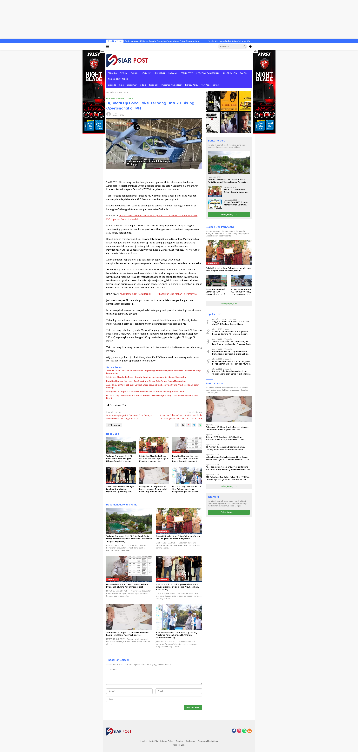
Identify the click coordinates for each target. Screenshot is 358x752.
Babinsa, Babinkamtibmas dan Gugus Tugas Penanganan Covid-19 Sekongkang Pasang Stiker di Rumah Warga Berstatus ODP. (231, 372)
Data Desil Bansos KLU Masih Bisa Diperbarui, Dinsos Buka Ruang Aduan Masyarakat (146, 381)
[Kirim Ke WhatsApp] (200, 425)
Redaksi (179, 741)
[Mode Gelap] (250, 46)
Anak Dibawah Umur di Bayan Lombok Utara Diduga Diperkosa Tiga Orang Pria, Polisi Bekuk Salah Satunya (152, 386)
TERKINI (123, 73)
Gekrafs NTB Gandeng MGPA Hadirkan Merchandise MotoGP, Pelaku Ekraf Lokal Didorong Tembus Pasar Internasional (225, 438)
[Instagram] (239, 731)
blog (121, 85)
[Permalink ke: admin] (108, 114)
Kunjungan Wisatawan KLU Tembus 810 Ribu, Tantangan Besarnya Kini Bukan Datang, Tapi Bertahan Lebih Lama (241, 292)
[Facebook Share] (177, 425)
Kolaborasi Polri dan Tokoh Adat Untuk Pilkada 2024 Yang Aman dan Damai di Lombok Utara (181, 415)
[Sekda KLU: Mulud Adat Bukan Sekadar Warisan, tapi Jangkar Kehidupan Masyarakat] (154, 445)
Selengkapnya (228, 214)
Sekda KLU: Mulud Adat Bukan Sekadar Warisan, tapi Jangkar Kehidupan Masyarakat (189, 41)
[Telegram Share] (194, 425)
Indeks (143, 85)
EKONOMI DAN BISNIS (118, 79)
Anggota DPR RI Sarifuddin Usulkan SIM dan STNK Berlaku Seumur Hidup (230, 322)
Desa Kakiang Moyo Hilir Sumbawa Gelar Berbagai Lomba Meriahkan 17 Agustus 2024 (129, 415)
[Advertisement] (84, 19)
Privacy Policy (191, 85)
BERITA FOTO (187, 73)
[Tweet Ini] (183, 425)
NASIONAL (172, 73)
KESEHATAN (159, 73)
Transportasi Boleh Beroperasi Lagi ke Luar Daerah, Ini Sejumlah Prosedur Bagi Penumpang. (231, 342)
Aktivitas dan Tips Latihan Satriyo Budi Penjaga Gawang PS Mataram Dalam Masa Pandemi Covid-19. (230, 332)
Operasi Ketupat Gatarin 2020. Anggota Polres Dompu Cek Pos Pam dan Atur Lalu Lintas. (231, 362)
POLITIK (243, 73)
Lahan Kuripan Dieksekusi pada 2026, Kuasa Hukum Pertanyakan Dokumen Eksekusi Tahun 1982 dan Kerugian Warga (227, 458)
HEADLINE (146, 73)
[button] (245, 46)
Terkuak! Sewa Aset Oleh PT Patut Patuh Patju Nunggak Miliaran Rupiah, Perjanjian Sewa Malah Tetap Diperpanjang (153, 371)
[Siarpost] (127, 59)
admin (114, 113)
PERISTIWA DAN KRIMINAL (208, 73)
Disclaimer (132, 85)
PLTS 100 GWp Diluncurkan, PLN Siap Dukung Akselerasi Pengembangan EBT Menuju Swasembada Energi (152, 396)
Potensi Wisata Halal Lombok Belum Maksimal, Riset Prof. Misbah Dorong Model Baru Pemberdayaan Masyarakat (216, 292)
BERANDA (112, 73)
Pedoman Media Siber (172, 85)
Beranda (112, 85)
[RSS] (249, 731)
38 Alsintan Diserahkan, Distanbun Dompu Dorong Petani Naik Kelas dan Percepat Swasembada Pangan (225, 448)
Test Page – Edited (210, 85)
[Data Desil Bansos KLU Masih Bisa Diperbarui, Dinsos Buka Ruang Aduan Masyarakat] (187, 445)
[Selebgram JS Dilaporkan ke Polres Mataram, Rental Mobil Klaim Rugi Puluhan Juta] (154, 475)
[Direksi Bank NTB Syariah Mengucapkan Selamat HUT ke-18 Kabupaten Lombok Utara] (215, 204)
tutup (102, 51)
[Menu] (108, 46)
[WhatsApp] (244, 731)
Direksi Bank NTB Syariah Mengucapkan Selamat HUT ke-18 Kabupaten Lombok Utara (236, 203)
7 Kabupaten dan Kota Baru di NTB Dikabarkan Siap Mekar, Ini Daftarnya (158, 293)
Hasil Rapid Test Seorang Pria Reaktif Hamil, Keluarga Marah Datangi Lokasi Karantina (230, 352)
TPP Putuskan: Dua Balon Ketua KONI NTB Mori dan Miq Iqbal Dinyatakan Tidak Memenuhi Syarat (227, 478)
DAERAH (134, 73)
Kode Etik (153, 85)
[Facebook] (234, 731)
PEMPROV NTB (230, 73)
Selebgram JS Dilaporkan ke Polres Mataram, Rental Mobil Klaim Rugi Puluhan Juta (145, 391)
